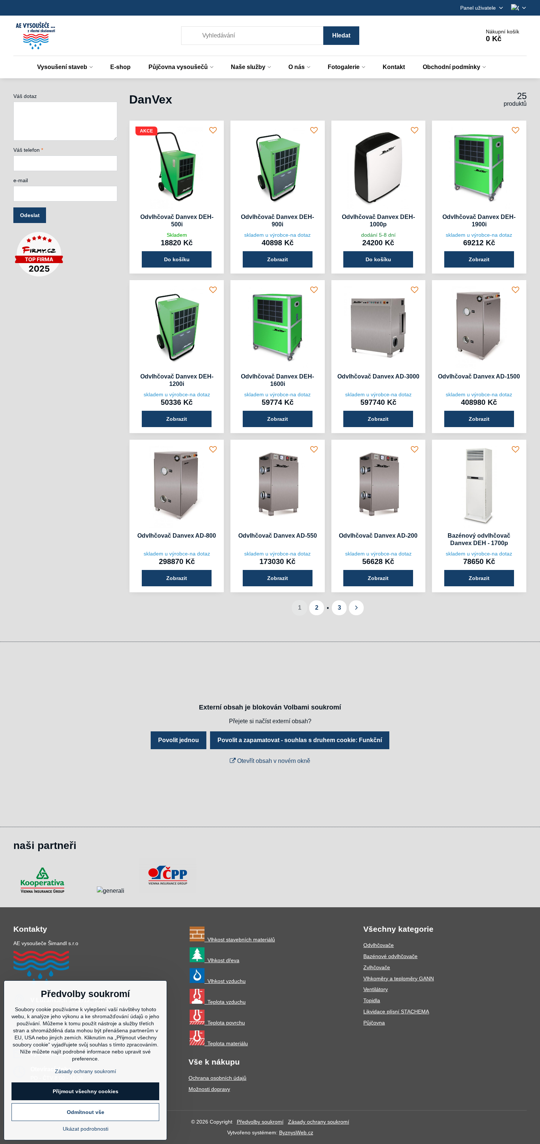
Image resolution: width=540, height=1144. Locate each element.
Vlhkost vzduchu (225, 981)
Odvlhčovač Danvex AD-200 (378, 535)
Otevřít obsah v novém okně (273, 761)
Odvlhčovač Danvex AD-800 (176, 535)
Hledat (341, 35)
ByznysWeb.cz (296, 1132)
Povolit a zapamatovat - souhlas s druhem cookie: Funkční (299, 740)
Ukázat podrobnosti (85, 1129)
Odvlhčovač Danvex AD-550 (277, 535)
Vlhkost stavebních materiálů (239, 940)
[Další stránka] (356, 608)
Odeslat (30, 215)
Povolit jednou (178, 740)
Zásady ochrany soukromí (318, 1122)
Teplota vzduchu (225, 1002)
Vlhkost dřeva (221, 960)
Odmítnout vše (85, 1112)
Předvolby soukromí (260, 1122)
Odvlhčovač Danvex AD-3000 (378, 376)
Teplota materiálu (226, 1043)
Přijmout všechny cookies (85, 1091)
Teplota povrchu (224, 1023)
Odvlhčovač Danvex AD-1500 (479, 376)
